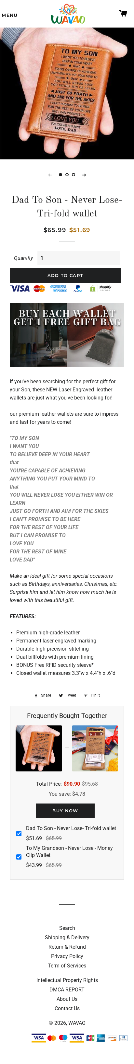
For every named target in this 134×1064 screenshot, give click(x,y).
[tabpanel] (67, 92)
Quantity (23, 258)
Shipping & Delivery (67, 937)
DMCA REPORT (67, 990)
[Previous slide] (50, 175)
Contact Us (67, 1008)
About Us (67, 999)
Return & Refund (67, 947)
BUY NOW (65, 810)
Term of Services (67, 966)
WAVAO (77, 1023)
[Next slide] (84, 175)
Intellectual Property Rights (67, 980)
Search (67, 928)
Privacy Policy (67, 956)
